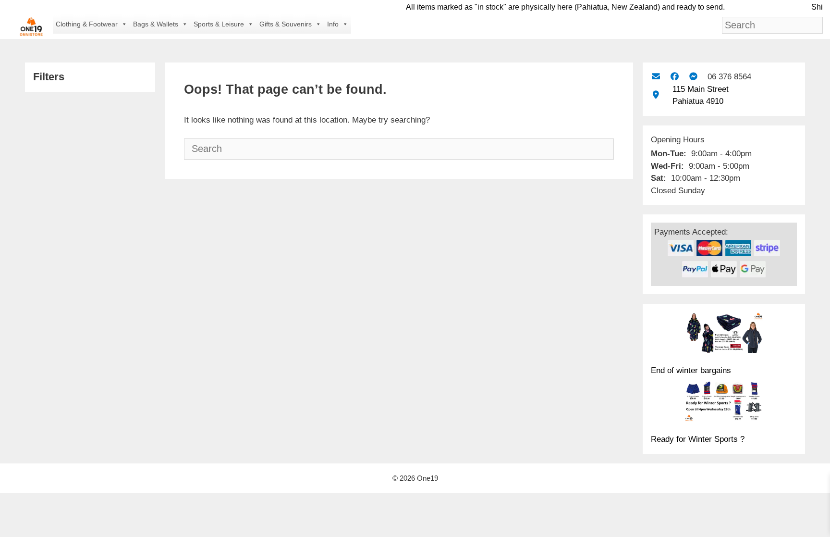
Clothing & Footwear (87, 24)
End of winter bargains (691, 370)
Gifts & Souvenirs (285, 24)
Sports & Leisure (219, 24)
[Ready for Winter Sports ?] (724, 403)
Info (333, 24)
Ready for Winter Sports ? (698, 439)
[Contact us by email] (656, 76)
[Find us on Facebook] (675, 76)
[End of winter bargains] (724, 334)
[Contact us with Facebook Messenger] (693, 76)
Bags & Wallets (155, 24)
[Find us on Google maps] (656, 95)
